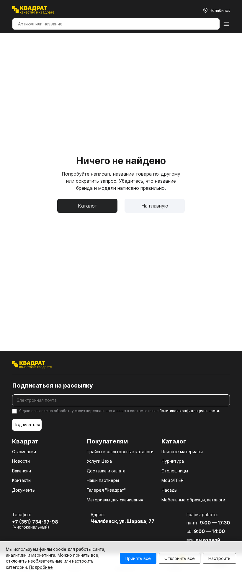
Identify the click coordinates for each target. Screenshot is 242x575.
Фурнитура (172, 461)
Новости (21, 461)
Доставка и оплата (106, 470)
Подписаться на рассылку (52, 385)
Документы (23, 490)
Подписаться (27, 424)
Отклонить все (179, 558)
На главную (154, 206)
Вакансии (21, 470)
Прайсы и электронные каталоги (120, 451)
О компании (24, 451)
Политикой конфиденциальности (189, 411)
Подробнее (41, 567)
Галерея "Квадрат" (106, 490)
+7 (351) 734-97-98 (35, 521)
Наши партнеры (103, 480)
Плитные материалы (182, 451)
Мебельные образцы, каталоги (193, 499)
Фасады (169, 490)
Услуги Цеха (99, 461)
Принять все (138, 558)
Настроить (219, 558)
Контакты (21, 480)
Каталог (87, 206)
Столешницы (174, 470)
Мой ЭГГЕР (172, 480)
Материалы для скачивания (115, 499)
